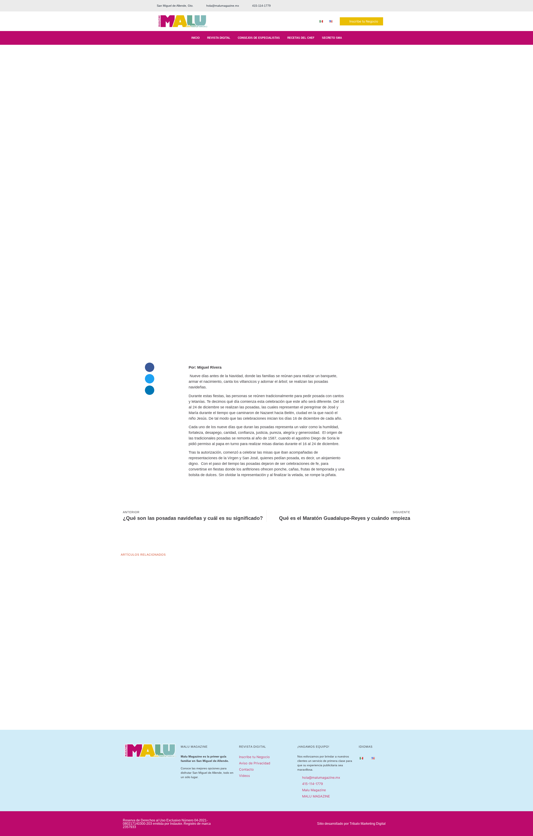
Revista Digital (218, 37)
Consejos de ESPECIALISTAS (259, 37)
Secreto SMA (332, 37)
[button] (149, 367)
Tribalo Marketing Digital (368, 823)
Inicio (195, 37)
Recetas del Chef (300, 37)
